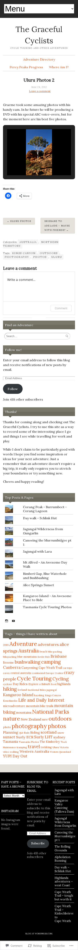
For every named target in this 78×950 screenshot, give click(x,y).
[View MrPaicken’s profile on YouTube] (13, 620)
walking (14, 751)
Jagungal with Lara (37, 551)
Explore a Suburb (39, 684)
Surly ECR (24, 737)
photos (40, 257)
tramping (22, 747)
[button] (29, 165)
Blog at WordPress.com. (39, 933)
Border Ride (44, 656)
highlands (64, 684)
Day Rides (20, 684)
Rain (26, 732)
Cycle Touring (34, 678)
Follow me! (13, 350)
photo (7, 727)
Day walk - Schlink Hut (40, 518)
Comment (61, 308)
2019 (6, 645)
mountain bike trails (39, 706)
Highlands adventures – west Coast (64, 881)
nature (11, 718)
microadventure (14, 706)
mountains (23, 712)
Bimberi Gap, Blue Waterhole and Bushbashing (45, 576)
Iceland (22, 690)
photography (17, 257)
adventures (48, 644)
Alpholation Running (62, 859)
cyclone (7, 684)
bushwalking (27, 662)
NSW (45, 719)
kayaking (39, 695)
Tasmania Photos (29, 741)
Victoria (64, 747)
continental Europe (43, 673)
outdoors (49, 253)
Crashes (59, 673)
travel (34, 746)
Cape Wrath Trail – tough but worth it (64, 895)
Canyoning (29, 668)
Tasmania (10, 741)
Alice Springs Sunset (38, 585)
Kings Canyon (23, 253)
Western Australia (34, 751)
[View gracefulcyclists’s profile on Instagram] (6, 620)
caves (6, 673)
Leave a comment (40, 91)
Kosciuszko (10, 700)
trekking (46, 747)
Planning (10, 732)
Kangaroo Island (18, 694)
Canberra (12, 667)
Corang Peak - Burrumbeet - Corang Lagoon (45, 509)
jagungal (52, 689)
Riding (35, 732)
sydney (59, 737)
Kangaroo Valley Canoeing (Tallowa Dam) (64, 806)
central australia (20, 673)
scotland (49, 732)
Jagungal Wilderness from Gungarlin (65, 822)
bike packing (55, 651)
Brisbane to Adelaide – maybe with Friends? (57, 225)
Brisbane (59, 656)
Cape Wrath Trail (50, 668)
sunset (9, 737)
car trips (67, 667)
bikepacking (10, 656)
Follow (13, 389)
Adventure (23, 643)
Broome (8, 662)
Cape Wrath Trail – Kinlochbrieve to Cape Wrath (64, 913)
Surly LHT (43, 737)
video (6, 751)
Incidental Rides (37, 689)
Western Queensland (60, 752)
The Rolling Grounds (62, 848)
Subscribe (38, 843)
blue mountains (27, 656)
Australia (28, 242)
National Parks (50, 711)
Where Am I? (59, 67)
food (53, 684)
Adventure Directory (39, 59)
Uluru (56, 257)
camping (51, 662)
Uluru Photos (20, 221)
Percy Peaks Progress (26, 67)
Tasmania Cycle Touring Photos (47, 607)
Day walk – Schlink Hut (63, 869)
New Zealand (31, 719)
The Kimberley (50, 742)
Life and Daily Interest (41, 700)
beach (43, 651)
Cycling (60, 679)
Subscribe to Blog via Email (37, 786)
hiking (10, 689)
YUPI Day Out (15, 756)
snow (60, 732)
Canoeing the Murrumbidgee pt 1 (65, 836)
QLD (21, 732)
